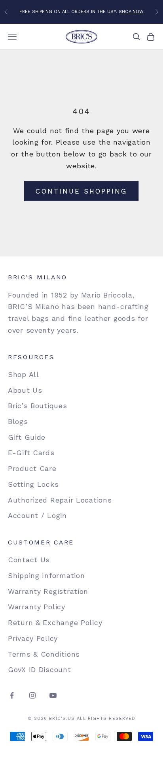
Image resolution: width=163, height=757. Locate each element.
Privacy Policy (33, 638)
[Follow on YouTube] (53, 695)
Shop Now (131, 11)
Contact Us (29, 560)
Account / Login (37, 515)
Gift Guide (26, 437)
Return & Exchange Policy (55, 622)
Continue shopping (81, 191)
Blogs (18, 421)
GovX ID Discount (39, 669)
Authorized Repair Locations (60, 500)
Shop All (23, 374)
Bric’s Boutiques (37, 405)
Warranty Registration (48, 591)
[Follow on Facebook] (12, 695)
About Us (25, 390)
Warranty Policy (36, 607)
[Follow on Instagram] (32, 695)
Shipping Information (46, 575)
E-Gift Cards (31, 452)
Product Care (32, 468)
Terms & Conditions (44, 654)
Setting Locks (33, 484)
